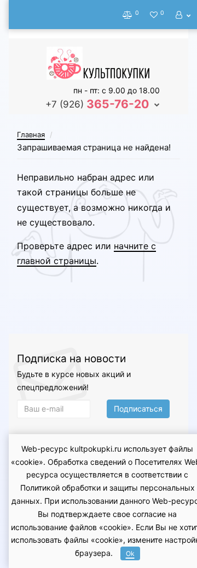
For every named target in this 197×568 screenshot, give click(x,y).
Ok (130, 553)
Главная (31, 134)
